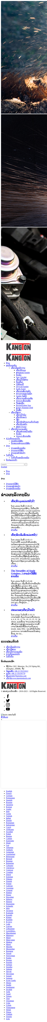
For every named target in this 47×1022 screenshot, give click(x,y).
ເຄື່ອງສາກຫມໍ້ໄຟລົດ (24, 431)
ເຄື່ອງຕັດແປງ (21, 417)
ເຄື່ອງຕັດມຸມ (21, 370)
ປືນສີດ (18, 410)
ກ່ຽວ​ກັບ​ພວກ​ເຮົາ (13, 438)
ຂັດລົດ (18, 375)
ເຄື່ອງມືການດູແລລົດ (19, 429)
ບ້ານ (8, 363)
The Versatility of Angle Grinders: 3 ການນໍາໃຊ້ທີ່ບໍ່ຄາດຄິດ (24, 573)
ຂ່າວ (8, 446)
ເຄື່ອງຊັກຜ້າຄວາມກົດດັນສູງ (27, 422)
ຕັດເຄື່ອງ (19, 382)
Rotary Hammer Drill (24, 408)
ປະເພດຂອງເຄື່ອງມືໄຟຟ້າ (23, 610)
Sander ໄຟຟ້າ (21, 396)
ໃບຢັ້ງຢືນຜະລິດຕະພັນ (20, 458)
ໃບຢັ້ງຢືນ (10, 455)
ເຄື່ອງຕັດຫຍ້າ (21, 424)
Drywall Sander (22, 387)
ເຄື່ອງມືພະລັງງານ (18, 368)
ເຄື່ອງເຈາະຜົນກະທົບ (24, 398)
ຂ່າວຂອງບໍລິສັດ (17, 450)
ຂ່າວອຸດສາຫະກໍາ (18, 453)
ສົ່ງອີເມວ (4, 717)
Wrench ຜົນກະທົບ (23, 401)
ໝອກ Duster (21, 427)
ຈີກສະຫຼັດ (20, 403)
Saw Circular (21, 377)
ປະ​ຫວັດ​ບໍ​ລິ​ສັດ (17, 441)
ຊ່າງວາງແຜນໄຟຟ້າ (24, 394)
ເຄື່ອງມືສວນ (16, 412)
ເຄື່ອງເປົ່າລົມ (21, 415)
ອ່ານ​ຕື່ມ (14, 530)
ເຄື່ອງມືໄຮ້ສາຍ (22, 380)
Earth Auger (21, 389)
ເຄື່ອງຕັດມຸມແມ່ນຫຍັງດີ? (23, 501)
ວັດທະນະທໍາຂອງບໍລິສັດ (20, 443)
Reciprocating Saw (23, 405)
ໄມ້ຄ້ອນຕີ (20, 384)
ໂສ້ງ (17, 419)
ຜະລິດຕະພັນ (11, 365)
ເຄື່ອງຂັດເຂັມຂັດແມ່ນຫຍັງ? (24, 534)
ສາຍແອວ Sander (23, 373)
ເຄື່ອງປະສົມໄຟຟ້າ (23, 391)
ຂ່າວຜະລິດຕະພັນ (18, 448)
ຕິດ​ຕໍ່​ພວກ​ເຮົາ (11, 460)
